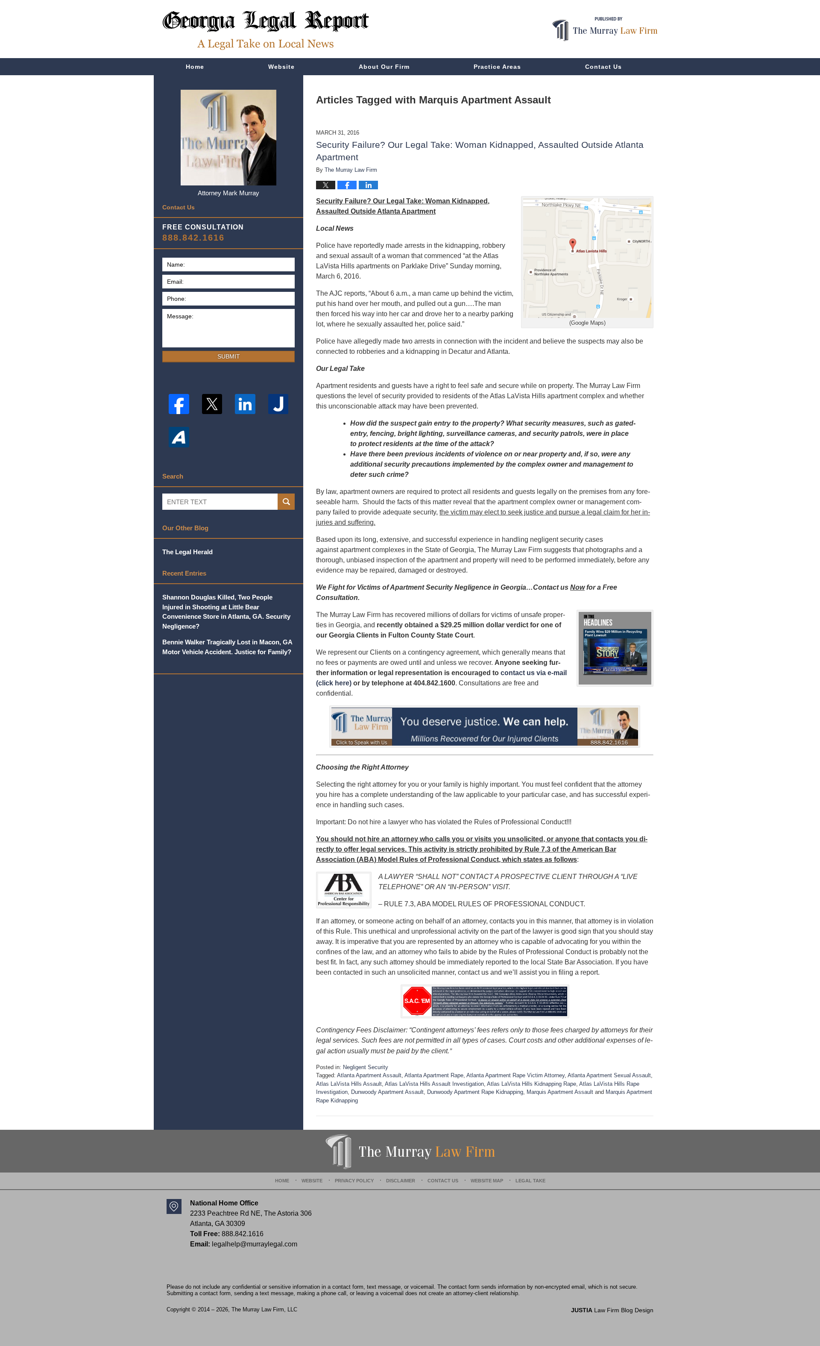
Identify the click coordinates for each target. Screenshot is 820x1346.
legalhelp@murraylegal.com (254, 1244)
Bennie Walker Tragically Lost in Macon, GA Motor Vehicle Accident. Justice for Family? (227, 646)
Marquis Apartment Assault (560, 1092)
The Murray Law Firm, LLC (264, 1309)
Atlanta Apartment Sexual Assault (609, 1075)
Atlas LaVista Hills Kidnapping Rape (531, 1084)
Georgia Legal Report (265, 30)
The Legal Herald (187, 551)
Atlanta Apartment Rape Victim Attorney (515, 1075)
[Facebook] (179, 404)
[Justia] (278, 404)
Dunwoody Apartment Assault (387, 1092)
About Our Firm (384, 66)
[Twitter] (212, 404)
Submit (228, 356)
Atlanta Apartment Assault (369, 1075)
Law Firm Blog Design (612, 1310)
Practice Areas (497, 66)
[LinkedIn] (245, 404)
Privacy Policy (354, 1180)
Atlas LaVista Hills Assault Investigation (434, 1084)
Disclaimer (400, 1180)
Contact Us (603, 66)
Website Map (487, 1180)
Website (281, 66)
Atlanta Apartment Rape (433, 1075)
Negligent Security (365, 1067)
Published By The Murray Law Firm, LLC (605, 29)
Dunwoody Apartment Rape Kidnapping (475, 1092)
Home (195, 66)
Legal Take (530, 1180)
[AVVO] (179, 437)
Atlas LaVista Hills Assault (349, 1084)
